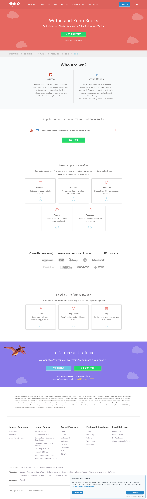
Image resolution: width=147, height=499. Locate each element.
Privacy (63, 472)
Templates (45, 4)
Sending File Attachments (44, 455)
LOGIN (135, 4)
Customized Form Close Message (44, 444)
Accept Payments (69, 427)
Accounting (55, 54)
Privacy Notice (77, 486)
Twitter (22, 467)
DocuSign (90, 444)
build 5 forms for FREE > (86, 379)
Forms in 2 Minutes (42, 452)
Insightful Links (120, 427)
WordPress (90, 441)
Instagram (50, 467)
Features (32, 4)
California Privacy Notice (77, 472)
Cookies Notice (88, 486)
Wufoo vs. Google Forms (121, 441)
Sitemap (30, 472)
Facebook (31, 467)
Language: (13, 480)
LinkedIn (40, 467)
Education (13, 431)
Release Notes (52, 472)
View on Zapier (73, 34)
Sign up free (87, 368)
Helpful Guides (42, 427)
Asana (88, 431)
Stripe (63, 431)
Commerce (28, 54)
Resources (92, 4)
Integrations (77, 4)
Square (63, 435)
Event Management (16, 438)
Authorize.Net (66, 438)
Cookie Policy (109, 472)
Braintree (64, 441)
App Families (41, 54)
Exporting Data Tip (42, 449)
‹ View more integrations (73, 40)
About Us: (13, 472)
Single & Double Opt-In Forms (46, 458)
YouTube (59, 467)
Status (22, 472)
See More (73, 140)
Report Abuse (61, 475)
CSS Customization (42, 435)
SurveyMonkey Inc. (36, 491)
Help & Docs (40, 472)
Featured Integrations (97, 427)
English (22, 480)
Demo (55, 4)
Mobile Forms (117, 435)
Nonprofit (12, 435)
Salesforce (90, 438)
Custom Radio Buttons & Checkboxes (44, 439)
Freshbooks (65, 447)
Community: (14, 467)
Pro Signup (58, 368)
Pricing (64, 4)
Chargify (64, 444)
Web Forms (116, 431)
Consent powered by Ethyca (133, 496)
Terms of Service (95, 472)
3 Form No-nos (40, 431)
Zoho (67, 54)
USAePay (64, 454)
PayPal (63, 451)
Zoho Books (78, 54)
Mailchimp (90, 435)
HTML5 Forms (117, 438)
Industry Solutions (18, 427)
